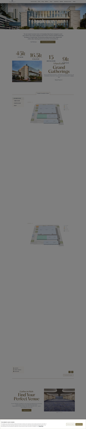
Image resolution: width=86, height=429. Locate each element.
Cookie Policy (41, 426)
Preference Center (70, 424)
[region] (43, 424)
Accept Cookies (79, 424)
